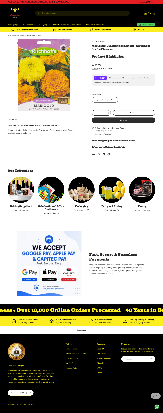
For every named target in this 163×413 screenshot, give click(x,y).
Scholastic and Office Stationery (51, 208)
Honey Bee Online (17, 404)
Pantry (30, 24)
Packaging (42, 24)
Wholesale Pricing (104, 358)
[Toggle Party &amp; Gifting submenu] (67, 24)
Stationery (76, 24)
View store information (103, 134)
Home (9, 35)
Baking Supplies (14, 24)
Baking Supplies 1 (21, 206)
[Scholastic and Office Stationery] (51, 190)
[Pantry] (142, 190)
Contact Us (101, 349)
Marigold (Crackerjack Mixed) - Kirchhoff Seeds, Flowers (27, 35)
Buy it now (123, 120)
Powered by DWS (29, 404)
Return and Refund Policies (76, 354)
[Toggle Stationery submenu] (82, 24)
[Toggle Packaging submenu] (49, 24)
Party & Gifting (59, 24)
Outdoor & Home (93, 24)
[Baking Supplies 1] (21, 190)
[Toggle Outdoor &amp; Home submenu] (102, 24)
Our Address (101, 354)
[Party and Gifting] (112, 190)
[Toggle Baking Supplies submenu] (23, 24)
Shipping (95, 68)
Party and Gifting (111, 206)
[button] (154, 13)
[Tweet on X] (99, 154)
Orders (99, 373)
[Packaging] (81, 190)
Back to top (81, 330)
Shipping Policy (72, 368)
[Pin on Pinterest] (108, 154)
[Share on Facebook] (104, 154)
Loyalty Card (71, 363)
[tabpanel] (44, 131)
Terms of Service (72, 349)
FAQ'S (99, 368)
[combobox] (82, 13)
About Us (100, 363)
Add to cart (134, 113)
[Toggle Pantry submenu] (34, 24)
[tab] (12, 119)
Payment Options (72, 358)
